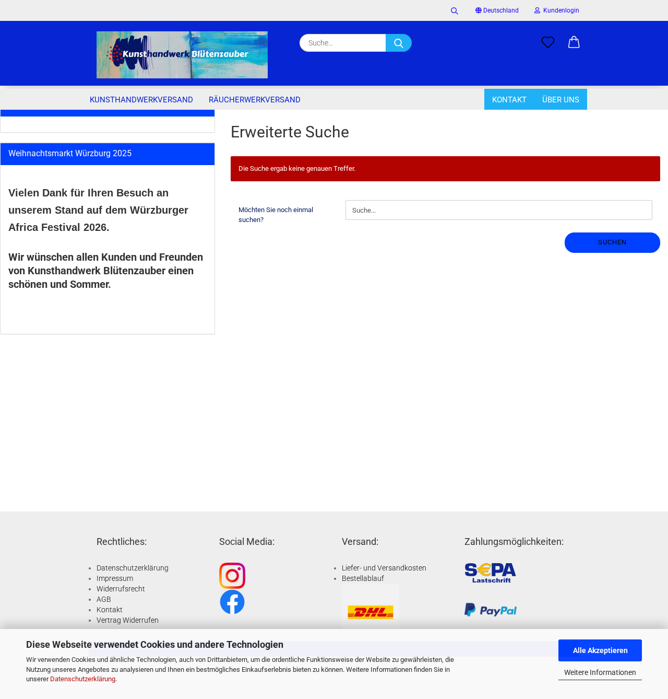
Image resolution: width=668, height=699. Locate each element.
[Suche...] (399, 43)
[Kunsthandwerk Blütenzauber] (182, 55)
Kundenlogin (559, 10)
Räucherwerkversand (255, 99)
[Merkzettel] (548, 43)
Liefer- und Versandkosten (384, 568)
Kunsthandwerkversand (141, 99)
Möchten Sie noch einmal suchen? (275, 215)
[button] (574, 43)
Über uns (560, 99)
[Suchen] (455, 10)
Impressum (115, 578)
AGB (104, 599)
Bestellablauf (363, 578)
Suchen (612, 242)
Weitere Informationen (600, 672)
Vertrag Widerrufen (128, 620)
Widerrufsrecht (121, 589)
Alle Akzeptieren (600, 650)
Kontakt (509, 99)
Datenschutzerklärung (82, 679)
